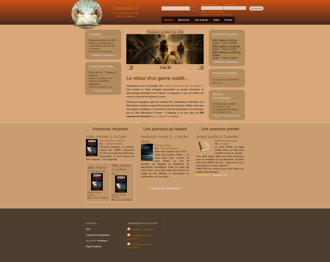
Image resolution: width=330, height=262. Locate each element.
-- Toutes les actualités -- (103, 55)
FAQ (88, 229)
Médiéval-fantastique (226, 140)
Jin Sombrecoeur (170, 148)
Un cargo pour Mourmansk (225, 109)
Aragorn (225, 143)
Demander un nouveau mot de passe (216, 14)
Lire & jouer (201, 19)
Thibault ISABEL (229, 43)
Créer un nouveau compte (213, 11)
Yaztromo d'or (220, 175)
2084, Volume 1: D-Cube (224, 40)
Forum (228, 19)
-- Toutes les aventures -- (165, 188)
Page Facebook (93, 246)
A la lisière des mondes (224, 104)
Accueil (168, 19)
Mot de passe (230, 4)
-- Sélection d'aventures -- (225, 62)
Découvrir (183, 19)
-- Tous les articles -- (103, 90)
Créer (216, 19)
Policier (120, 140)
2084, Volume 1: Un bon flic (226, 46)
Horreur (159, 145)
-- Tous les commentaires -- (226, 115)
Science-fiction (107, 140)
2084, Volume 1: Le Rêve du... (121, 169)
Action (167, 145)
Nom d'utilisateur (209, 4)
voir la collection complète (164, 116)
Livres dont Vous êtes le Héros (182, 85)
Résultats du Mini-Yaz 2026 (102, 40)
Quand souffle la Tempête (217, 137)
